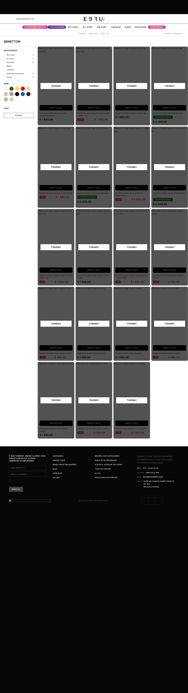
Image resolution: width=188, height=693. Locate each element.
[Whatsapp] (13, 19)
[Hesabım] (170, 19)
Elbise (127, 27)
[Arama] (174, 19)
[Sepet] (183, 18)
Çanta (9, 77)
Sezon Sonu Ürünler (35, 27)
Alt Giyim (87, 27)
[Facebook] (4, 19)
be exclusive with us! (25, 19)
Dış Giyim (101, 27)
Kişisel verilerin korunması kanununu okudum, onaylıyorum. (24, 482)
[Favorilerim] (179, 18)
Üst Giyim (73, 27)
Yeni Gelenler (57, 27)
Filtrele (19, 115)
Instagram (140, 27)
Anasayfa (82, 33)
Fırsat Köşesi (157, 27)
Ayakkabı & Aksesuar (15, 73)
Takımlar (116, 27)
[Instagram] (9, 19)
